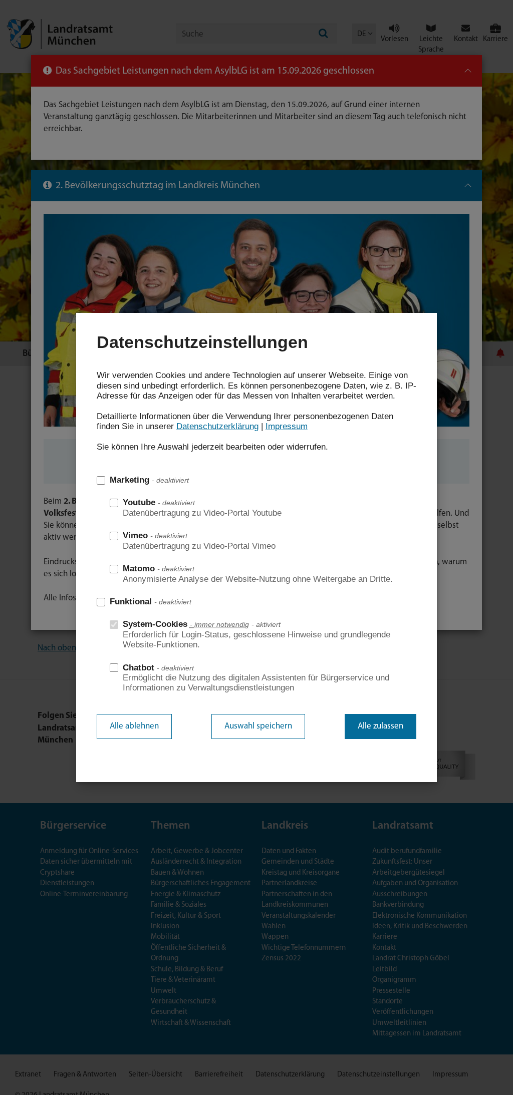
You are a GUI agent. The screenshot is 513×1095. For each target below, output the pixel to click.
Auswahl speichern (258, 726)
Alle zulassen (380, 726)
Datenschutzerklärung (217, 426)
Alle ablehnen (134, 726)
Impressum (287, 426)
